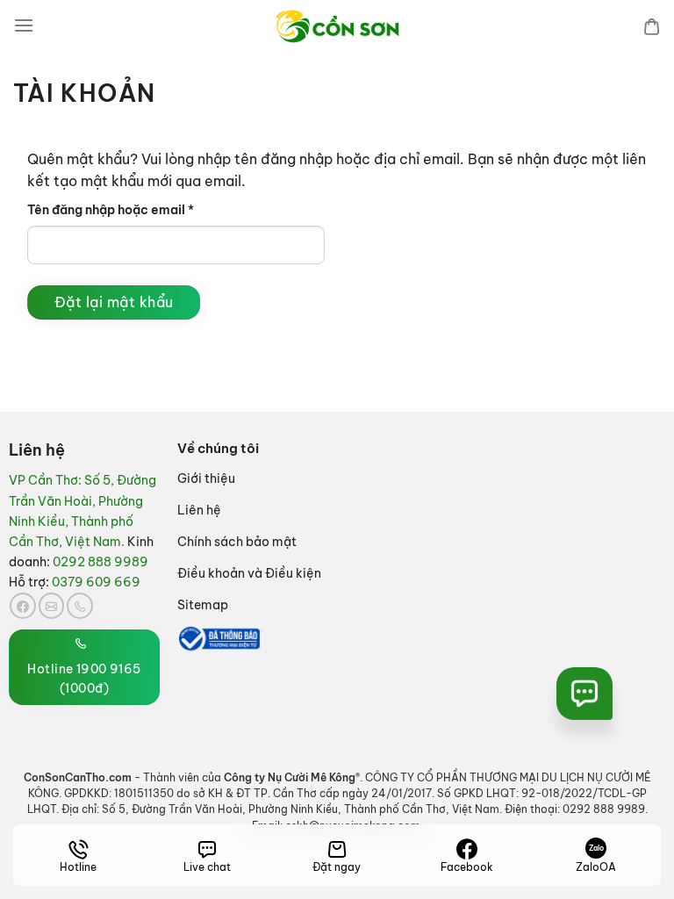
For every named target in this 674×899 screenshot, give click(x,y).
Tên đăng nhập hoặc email (125, 210)
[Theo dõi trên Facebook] (23, 606)
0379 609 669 (96, 582)
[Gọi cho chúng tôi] (80, 606)
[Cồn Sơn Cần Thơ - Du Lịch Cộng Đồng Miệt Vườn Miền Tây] (337, 27)
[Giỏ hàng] (652, 26)
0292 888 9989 (100, 562)
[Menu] (23, 25)
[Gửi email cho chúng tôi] (52, 606)
